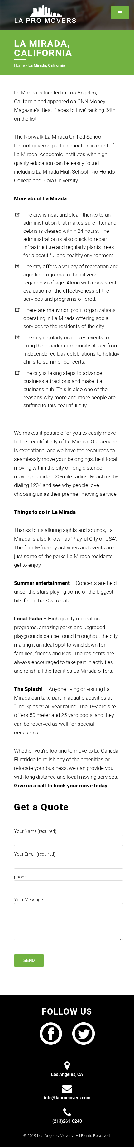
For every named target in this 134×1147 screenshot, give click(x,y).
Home (19, 65)
